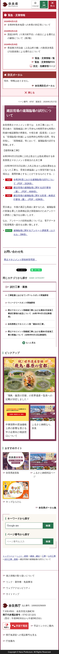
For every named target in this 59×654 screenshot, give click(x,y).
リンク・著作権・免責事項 (19, 582)
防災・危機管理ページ (44, 66)
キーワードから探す (18, 518)
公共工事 (52, 556)
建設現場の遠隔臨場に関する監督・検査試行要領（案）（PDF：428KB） (34, 197)
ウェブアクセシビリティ (18, 588)
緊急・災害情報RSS (45, 62)
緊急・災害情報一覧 (45, 58)
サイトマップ (12, 594)
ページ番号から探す (18, 534)
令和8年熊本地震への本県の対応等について (29, 25)
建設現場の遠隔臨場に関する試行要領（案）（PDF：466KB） (32, 189)
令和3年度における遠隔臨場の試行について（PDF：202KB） (33, 181)
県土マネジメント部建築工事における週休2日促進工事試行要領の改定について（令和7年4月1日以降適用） (30, 313)
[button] (35, 4)
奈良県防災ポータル (45, 86)
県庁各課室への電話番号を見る (21, 635)
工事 (44, 556)
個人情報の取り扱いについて (20, 576)
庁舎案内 (10, 641)
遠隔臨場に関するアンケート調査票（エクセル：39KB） (34, 232)
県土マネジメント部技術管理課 (20, 259)
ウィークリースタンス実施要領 (21, 303)
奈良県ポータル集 (47, 508)
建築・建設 (35, 556)
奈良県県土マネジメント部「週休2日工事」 (27, 324)
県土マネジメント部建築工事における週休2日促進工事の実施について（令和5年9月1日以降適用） (30, 333)
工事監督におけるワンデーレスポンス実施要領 (28, 295)
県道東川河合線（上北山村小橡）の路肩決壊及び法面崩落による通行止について (31, 50)
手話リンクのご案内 (44, 626)
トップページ (8, 556)
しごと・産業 (22, 556)
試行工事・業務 (18, 287)
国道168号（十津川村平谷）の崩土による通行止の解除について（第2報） (31, 36)
